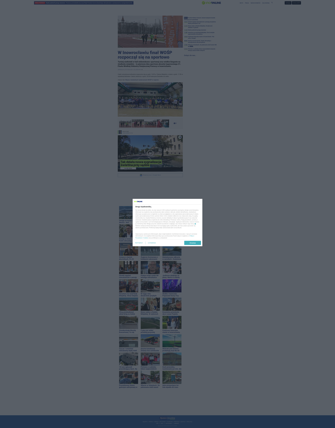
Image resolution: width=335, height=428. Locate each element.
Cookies (145, 237)
